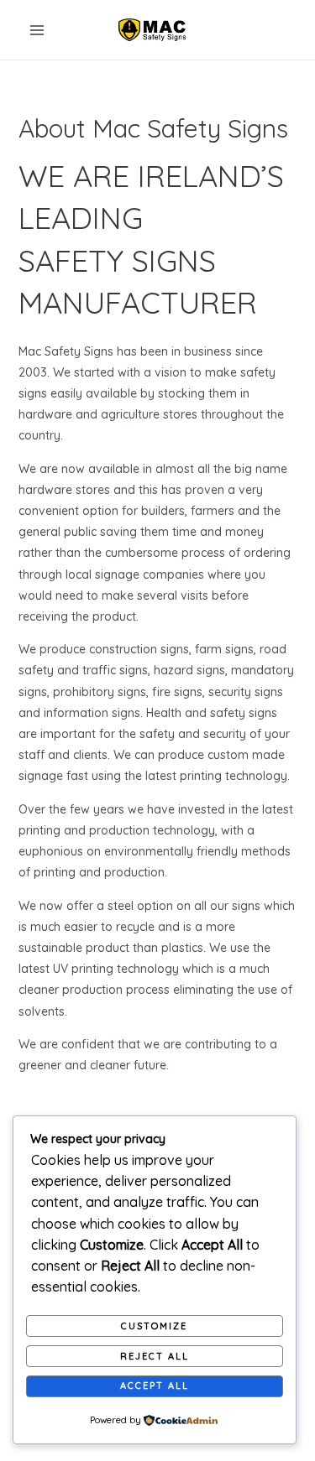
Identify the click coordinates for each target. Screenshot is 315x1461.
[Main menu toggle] (37, 30)
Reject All (154, 1356)
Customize (154, 1326)
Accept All (154, 1385)
